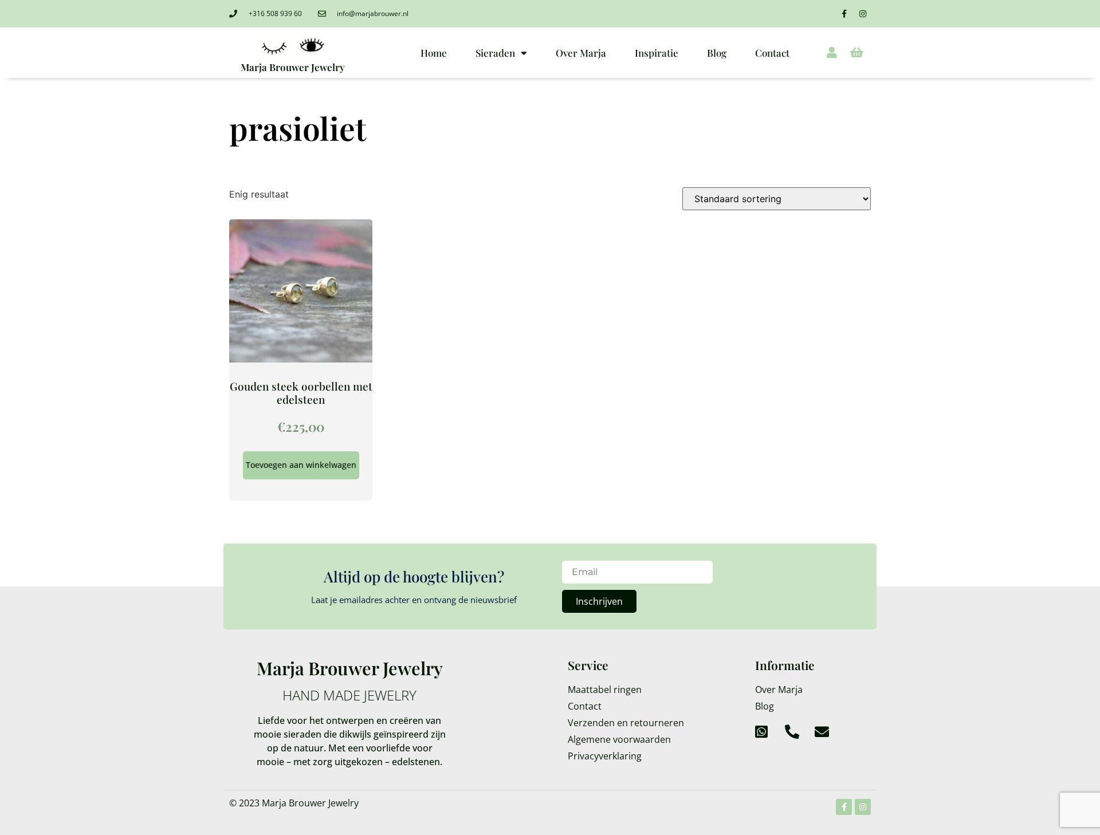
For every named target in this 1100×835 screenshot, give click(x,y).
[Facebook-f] (844, 14)
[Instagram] (863, 14)
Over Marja (581, 52)
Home (434, 52)
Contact (772, 52)
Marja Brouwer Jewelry (293, 67)
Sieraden (495, 52)
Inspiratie (656, 52)
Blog (716, 52)
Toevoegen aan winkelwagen (301, 464)
